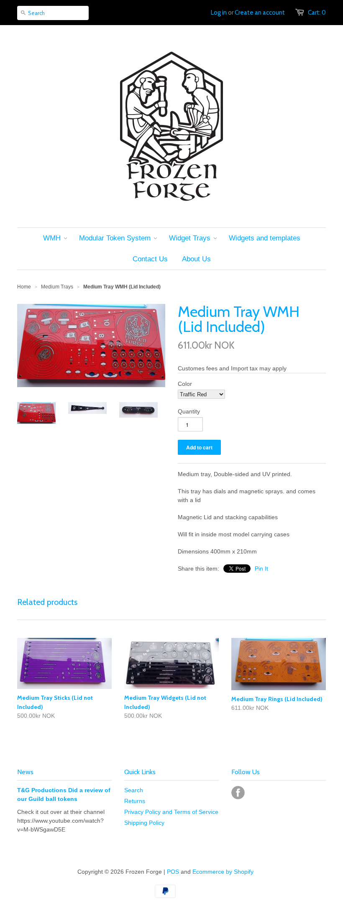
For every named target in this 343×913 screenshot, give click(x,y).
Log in (219, 12)
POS (173, 871)
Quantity (189, 411)
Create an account (260, 12)
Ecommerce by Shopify (222, 871)
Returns (134, 801)
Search (133, 790)
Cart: (317, 12)
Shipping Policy (144, 822)
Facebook (238, 792)
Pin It (261, 568)
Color (185, 383)
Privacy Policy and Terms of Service (171, 811)
